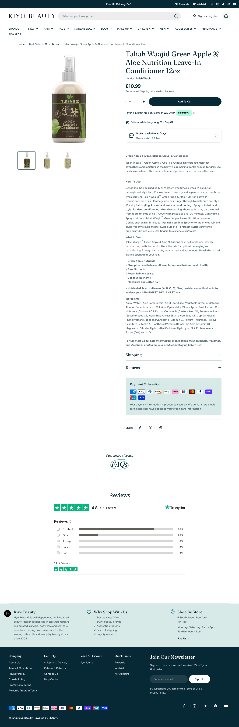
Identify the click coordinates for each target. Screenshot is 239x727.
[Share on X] (150, 428)
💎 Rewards (182, 4)
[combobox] (119, 16)
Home (21, 44)
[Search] (176, 16)
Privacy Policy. (158, 692)
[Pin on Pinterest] (161, 428)
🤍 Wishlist (199, 4)
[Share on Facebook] (140, 428)
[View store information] (216, 135)
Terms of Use (192, 688)
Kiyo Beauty (25, 717)
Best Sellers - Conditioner (44, 44)
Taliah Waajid (144, 78)
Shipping (144, 91)
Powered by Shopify (46, 717)
